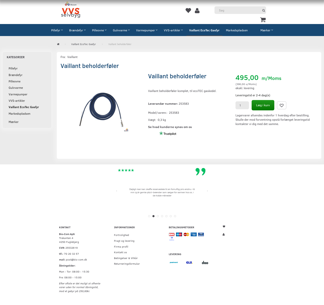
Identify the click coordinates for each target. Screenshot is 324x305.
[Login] (197, 10)
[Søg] (263, 10)
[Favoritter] (188, 10)
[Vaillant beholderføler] (101, 109)
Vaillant (72, 57)
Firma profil (121, 246)
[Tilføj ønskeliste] (281, 105)
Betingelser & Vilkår (126, 258)
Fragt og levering (124, 240)
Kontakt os (120, 252)
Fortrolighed (121, 235)
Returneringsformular (127, 263)
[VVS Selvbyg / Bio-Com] (70, 10)
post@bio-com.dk (76, 259)
